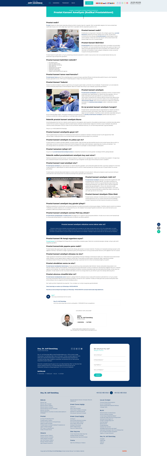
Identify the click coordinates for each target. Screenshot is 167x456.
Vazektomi (73, 406)
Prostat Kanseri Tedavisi (46, 420)
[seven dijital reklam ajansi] (124, 451)
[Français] (106, 3)
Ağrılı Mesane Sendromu (46, 443)
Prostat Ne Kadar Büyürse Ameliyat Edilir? (110, 417)
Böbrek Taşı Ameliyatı (45, 404)
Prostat (43, 416)
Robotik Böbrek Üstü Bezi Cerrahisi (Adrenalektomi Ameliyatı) (53, 412)
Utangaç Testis (103, 407)
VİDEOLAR (49, 373)
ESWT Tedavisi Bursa (75, 426)
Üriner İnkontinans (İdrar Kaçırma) (78, 434)
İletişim (102, 443)
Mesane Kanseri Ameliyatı (46, 437)
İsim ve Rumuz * (98, 355)
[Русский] (104, 3)
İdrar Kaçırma (75, 431)
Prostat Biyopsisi (104, 425)
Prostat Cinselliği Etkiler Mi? (107, 420)
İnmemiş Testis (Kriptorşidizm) (107, 402)
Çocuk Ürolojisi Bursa (105, 404)
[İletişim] (158, 228)
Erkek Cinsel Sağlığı (77, 416)
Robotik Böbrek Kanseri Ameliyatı (48, 408)
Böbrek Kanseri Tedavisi (46, 405)
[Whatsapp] (158, 231)
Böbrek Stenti (103, 423)
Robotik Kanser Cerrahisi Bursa (107, 412)
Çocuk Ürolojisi (105, 400)
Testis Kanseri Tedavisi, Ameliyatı (78, 410)
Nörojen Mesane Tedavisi (46, 441)
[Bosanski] (111, 3)
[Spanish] (102, 3)
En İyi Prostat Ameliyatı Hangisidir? (108, 431)
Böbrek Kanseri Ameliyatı (46, 407)
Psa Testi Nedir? (104, 422)
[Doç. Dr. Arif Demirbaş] (117, 3)
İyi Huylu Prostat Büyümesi (47, 418)
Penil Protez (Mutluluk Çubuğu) (78, 420)
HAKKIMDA (81, 322)
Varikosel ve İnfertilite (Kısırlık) (77, 411)
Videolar (102, 442)
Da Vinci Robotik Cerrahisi (106, 414)
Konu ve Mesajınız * (99, 369)
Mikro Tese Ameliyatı (75, 408)
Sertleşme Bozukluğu (75, 425)
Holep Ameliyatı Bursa (46, 429)
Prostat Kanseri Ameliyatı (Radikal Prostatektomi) (86, 10)
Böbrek (42, 400)
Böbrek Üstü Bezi (44, 410)
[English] (99, 3)
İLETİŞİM (89, 3)
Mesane (43, 433)
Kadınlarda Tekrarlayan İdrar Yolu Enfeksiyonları (111, 430)
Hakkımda (102, 440)
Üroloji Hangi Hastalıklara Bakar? (108, 416)
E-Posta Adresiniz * (98, 359)
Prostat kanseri (50, 241)
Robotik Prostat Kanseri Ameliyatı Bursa (50, 421)
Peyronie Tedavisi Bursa (76, 428)
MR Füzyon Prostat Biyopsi (47, 428)
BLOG (55, 373)
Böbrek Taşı (43, 402)
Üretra (72, 440)
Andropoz (72, 418)
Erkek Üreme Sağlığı (77, 404)
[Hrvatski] (109, 3)
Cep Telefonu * (97, 364)
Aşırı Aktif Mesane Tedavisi (46, 440)
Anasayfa (71, 10)
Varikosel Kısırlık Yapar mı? (106, 419)
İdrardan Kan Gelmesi (105, 426)
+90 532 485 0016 (102, 393)
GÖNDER (98, 375)
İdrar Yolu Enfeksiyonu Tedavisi (77, 442)
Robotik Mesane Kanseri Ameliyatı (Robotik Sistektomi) (81, 400)
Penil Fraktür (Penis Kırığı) (76, 423)
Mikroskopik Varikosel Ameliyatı (78, 413)
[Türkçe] (97, 3)
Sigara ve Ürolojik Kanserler (107, 433)
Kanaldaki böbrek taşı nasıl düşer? (108, 428)
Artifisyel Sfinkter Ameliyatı (77, 435)
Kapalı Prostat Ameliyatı (46, 423)
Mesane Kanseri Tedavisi (46, 435)
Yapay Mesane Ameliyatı (46, 438)
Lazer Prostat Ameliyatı (46, 426)
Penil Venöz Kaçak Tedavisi (77, 422)
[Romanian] (113, 3)
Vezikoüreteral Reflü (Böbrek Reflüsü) (109, 405)
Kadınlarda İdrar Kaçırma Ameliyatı (78, 437)
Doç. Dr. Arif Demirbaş (49, 393)
